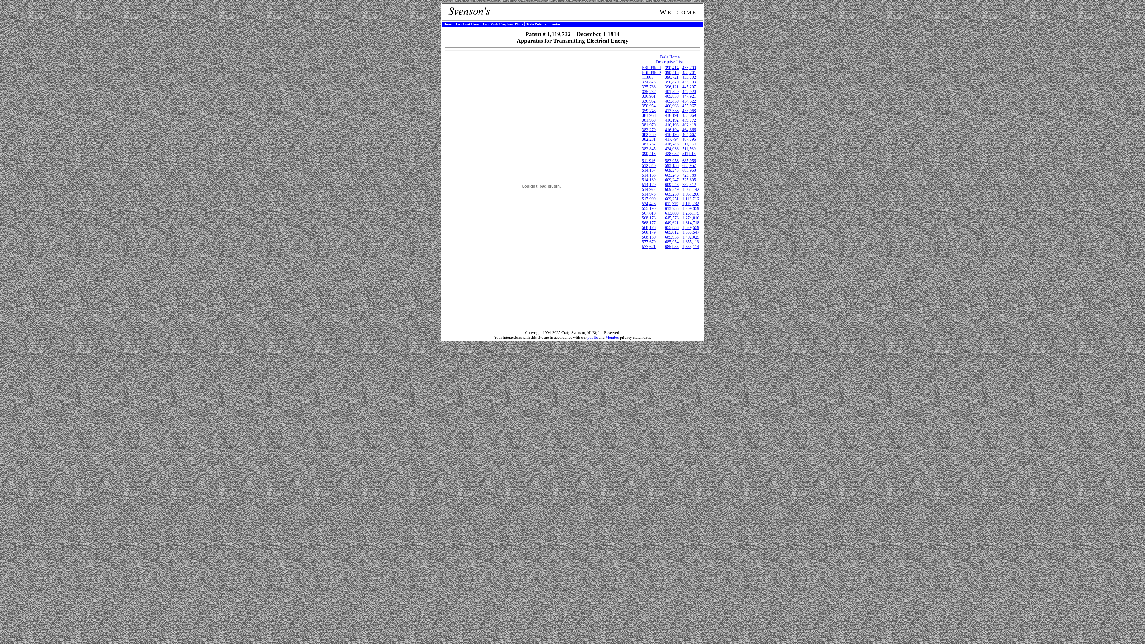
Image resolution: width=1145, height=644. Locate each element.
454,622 (689, 101)
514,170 (649, 184)
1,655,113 (690, 242)
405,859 (672, 101)
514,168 (649, 175)
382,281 (649, 139)
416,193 (672, 125)
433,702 (689, 77)
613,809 (672, 213)
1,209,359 (690, 208)
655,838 (672, 227)
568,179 (649, 232)
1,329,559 (690, 227)
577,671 (649, 246)
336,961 (649, 96)
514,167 (649, 170)
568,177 (649, 223)
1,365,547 (690, 232)
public (592, 337)
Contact (556, 24)
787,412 (689, 184)
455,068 (689, 111)
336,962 (649, 101)
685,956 (689, 161)
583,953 (672, 161)
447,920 (689, 91)
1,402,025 (690, 237)
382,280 (649, 134)
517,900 (649, 199)
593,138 (672, 165)
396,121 (672, 87)
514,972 (649, 189)
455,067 (689, 106)
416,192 (672, 120)
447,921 (689, 96)
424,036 (672, 149)
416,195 (672, 134)
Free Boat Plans (467, 24)
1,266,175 (690, 213)
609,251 (672, 199)
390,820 (672, 82)
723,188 (689, 175)
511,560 (689, 149)
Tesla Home (670, 57)
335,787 (649, 91)
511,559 (689, 144)
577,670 (649, 242)
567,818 (649, 213)
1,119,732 (690, 204)
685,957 (689, 165)
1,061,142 (690, 189)
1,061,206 (690, 194)
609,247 (672, 180)
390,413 (649, 153)
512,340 (649, 165)
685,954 (672, 242)
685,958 (689, 170)
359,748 (649, 111)
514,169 (649, 180)
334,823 (649, 82)
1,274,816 (690, 218)
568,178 (649, 227)
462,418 (689, 125)
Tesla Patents (536, 24)
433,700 (689, 68)
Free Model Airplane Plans (503, 24)
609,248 (672, 184)
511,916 (648, 161)
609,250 (672, 194)
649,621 (672, 223)
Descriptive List (669, 62)
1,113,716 (690, 199)
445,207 (689, 87)
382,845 (649, 149)
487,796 (689, 139)
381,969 (649, 120)
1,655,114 (690, 246)
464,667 (689, 134)
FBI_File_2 (651, 72)
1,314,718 (690, 223)
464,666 (689, 130)
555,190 (649, 208)
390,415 (672, 72)
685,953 (672, 237)
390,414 (672, 68)
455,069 (689, 115)
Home (447, 24)
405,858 (672, 96)
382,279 (649, 130)
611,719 (671, 204)
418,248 (672, 144)
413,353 (672, 111)
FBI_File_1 (651, 68)
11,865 (647, 77)
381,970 (649, 125)
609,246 (672, 175)
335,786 (649, 87)
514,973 (649, 194)
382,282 (649, 144)
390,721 (672, 77)
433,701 (689, 72)
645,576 (672, 218)
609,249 (672, 189)
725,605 (689, 180)
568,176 (649, 218)
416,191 (672, 115)
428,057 (672, 153)
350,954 (649, 106)
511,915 (689, 153)
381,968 (649, 115)
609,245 (672, 170)
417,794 (672, 139)
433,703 (689, 82)
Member (612, 337)
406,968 (672, 106)
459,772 (689, 120)
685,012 (672, 232)
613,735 (672, 208)
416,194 (672, 130)
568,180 (649, 237)
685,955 (672, 246)
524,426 (649, 204)
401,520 (672, 91)
